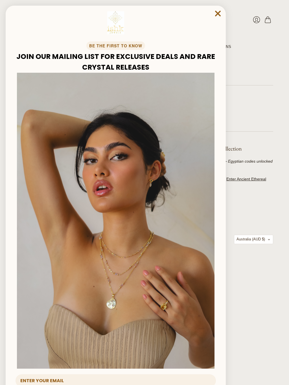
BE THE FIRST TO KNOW (115, 45)
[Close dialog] (218, 13)
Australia (251, 239)
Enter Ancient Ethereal (246, 179)
